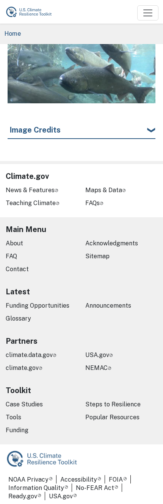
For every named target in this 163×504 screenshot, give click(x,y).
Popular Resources (112, 417)
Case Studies (24, 404)
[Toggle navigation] (147, 13)
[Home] (32, 12)
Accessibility (78, 479)
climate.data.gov (29, 355)
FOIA (116, 479)
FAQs (92, 203)
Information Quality (36, 487)
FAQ (11, 256)
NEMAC (96, 367)
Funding (17, 430)
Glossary (18, 318)
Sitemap (97, 256)
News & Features (30, 190)
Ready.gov (22, 496)
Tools (13, 417)
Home (13, 33)
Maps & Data (103, 190)
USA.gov (97, 355)
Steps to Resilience (113, 404)
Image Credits (35, 129)
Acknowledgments (111, 243)
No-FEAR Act (95, 487)
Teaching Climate (31, 203)
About (14, 243)
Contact (17, 269)
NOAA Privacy (28, 479)
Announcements (108, 305)
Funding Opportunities (37, 305)
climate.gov (22, 367)
